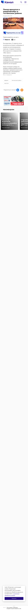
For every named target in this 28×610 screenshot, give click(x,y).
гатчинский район (16, 80)
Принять (14, 598)
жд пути (6, 83)
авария (6, 80)
